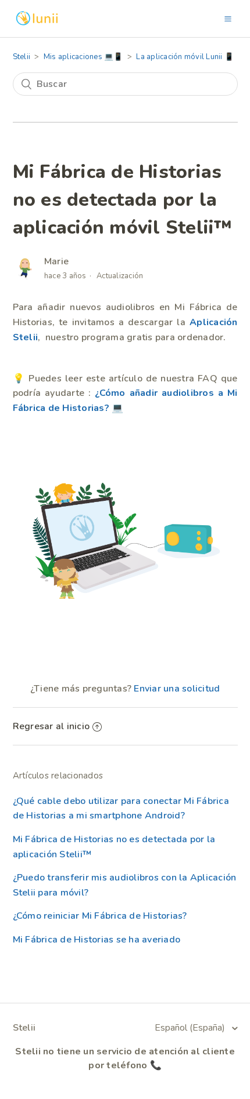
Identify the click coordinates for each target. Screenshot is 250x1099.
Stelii (22, 57)
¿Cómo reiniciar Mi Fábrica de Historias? (100, 915)
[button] (227, 18)
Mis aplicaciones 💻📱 (83, 57)
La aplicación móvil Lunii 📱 (185, 57)
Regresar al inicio (51, 726)
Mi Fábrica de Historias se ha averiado (97, 939)
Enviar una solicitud (177, 688)
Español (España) (191, 1027)
